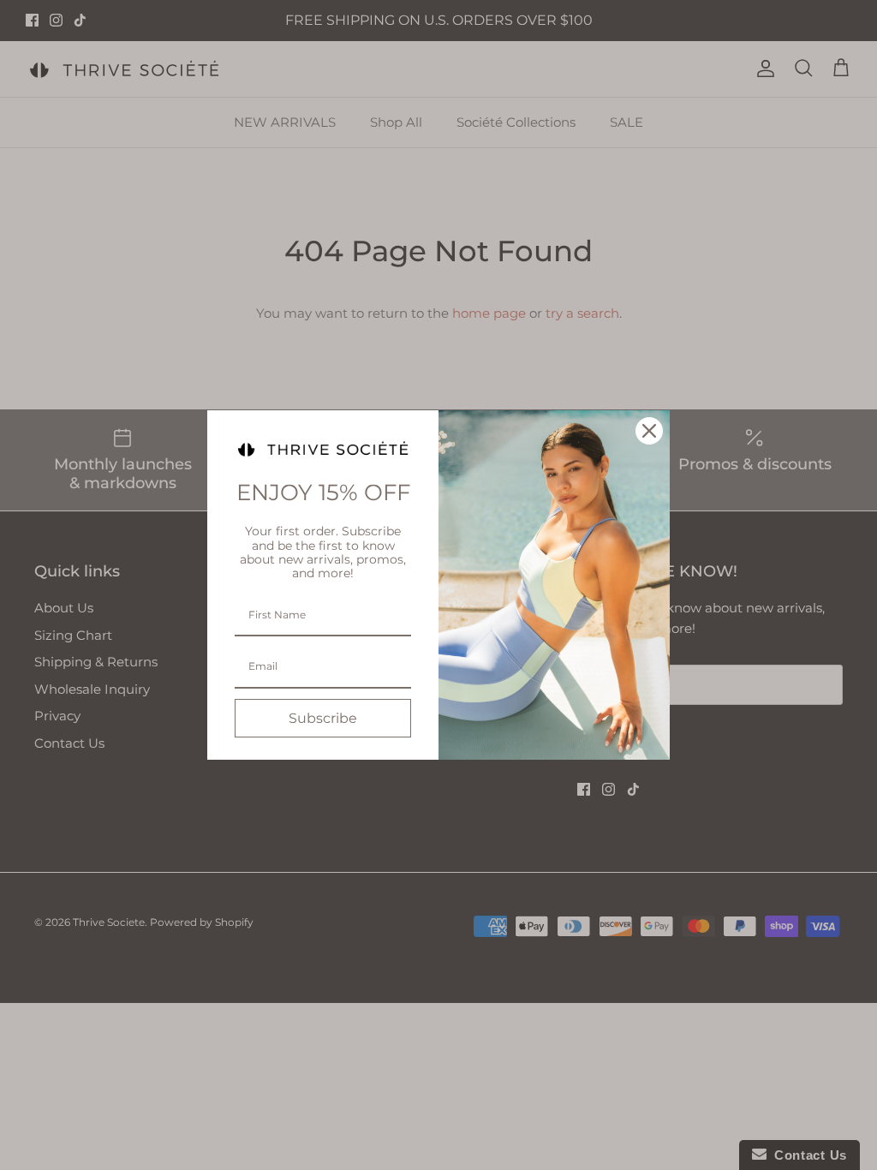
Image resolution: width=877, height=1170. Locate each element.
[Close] (649, 430)
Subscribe (323, 718)
